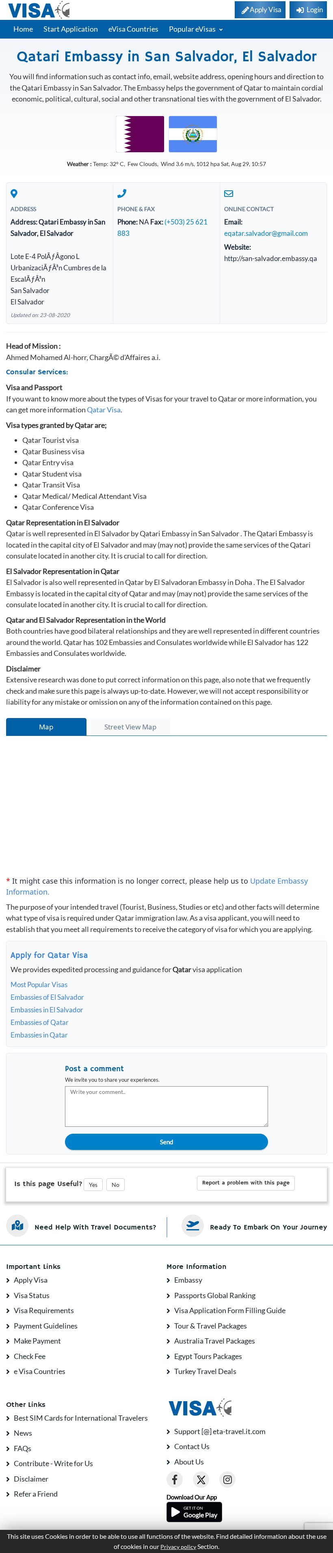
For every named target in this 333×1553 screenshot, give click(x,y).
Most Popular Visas (39, 984)
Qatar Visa (104, 409)
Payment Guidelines (46, 1325)
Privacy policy (178, 1547)
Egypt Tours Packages (208, 1356)
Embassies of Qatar (40, 1022)
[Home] (39, 10)
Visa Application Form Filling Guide (229, 1310)
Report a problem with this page (246, 1182)
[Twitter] (201, 1479)
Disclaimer (31, 1478)
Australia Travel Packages (214, 1340)
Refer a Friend (36, 1493)
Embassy (188, 1279)
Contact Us (192, 1446)
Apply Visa (31, 1279)
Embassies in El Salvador (47, 1009)
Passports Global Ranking (214, 1295)
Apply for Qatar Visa (49, 956)
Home (23, 28)
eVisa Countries (133, 28)
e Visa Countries (39, 1371)
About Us (189, 1461)
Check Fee (29, 1356)
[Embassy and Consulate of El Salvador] (193, 133)
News (23, 1432)
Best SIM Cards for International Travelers (81, 1417)
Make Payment (37, 1340)
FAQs (22, 1448)
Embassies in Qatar (39, 1035)
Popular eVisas (193, 28)
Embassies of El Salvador (47, 997)
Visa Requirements (44, 1310)
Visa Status (32, 1295)
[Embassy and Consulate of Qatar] (140, 133)
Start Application (70, 28)
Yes (93, 1184)
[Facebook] (174, 1479)
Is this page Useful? (48, 1184)
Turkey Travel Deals (205, 1371)
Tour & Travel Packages (210, 1325)
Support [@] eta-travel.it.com (220, 1431)
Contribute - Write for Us (53, 1463)
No (115, 1184)
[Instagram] (227, 1479)
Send (166, 1141)
